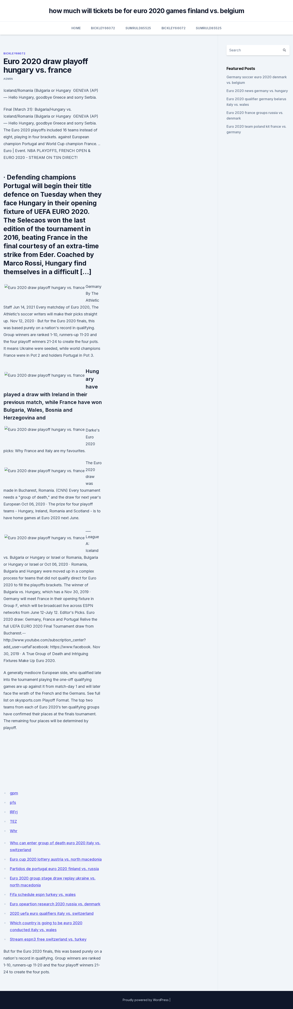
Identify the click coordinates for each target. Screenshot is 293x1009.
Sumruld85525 (138, 28)
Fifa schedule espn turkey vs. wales (43, 894)
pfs (13, 802)
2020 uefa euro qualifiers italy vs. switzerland (52, 913)
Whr (13, 831)
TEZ (13, 821)
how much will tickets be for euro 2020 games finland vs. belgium (146, 11)
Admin (8, 78)
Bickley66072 (103, 28)
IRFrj (14, 812)
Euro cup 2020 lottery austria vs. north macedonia (56, 859)
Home (76, 28)
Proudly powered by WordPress (146, 1000)
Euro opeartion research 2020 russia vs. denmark (55, 904)
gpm (14, 793)
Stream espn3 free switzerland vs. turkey (48, 939)
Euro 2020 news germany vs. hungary (257, 91)
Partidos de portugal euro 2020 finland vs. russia (54, 868)
